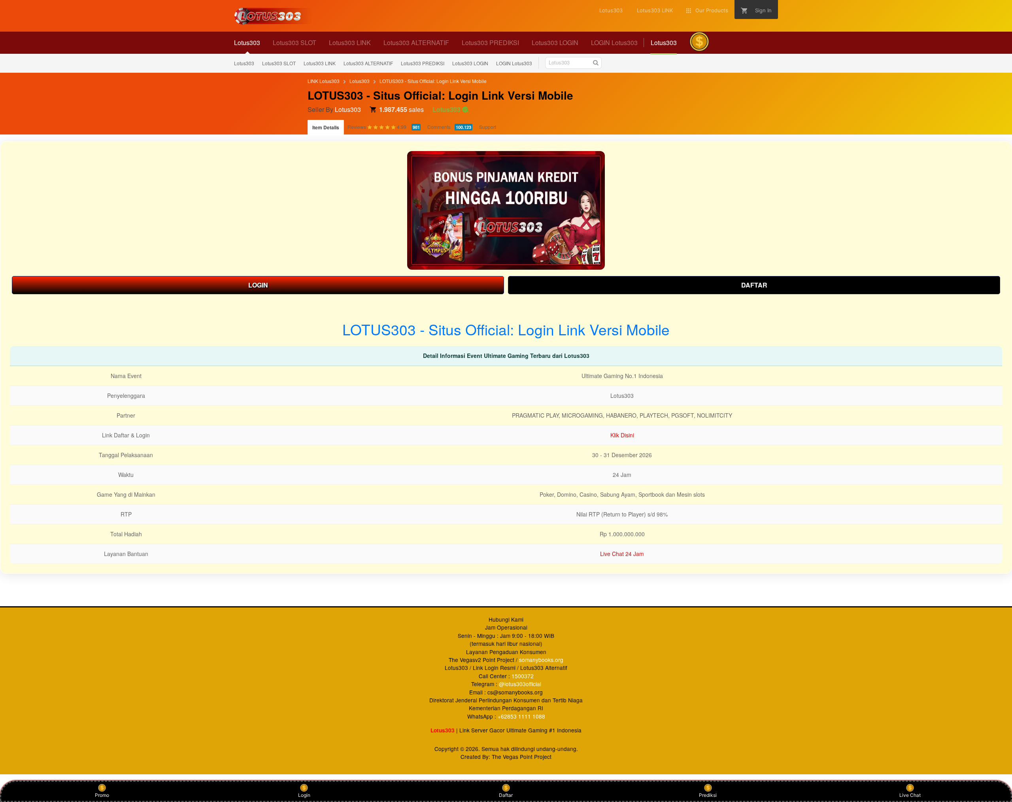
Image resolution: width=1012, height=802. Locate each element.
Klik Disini (622, 435)
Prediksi (708, 795)
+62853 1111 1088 (521, 716)
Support (487, 126)
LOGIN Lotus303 (514, 63)
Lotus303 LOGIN (470, 63)
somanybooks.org (541, 660)
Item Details (325, 127)
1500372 (523, 676)
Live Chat (910, 795)
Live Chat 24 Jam (622, 554)
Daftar (506, 795)
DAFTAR (754, 284)
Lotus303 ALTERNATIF (368, 63)
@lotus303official (520, 684)
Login (304, 795)
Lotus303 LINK (320, 63)
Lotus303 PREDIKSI (422, 63)
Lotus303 (244, 63)
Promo (102, 795)
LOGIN (258, 284)
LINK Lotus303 (324, 81)
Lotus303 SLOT (279, 63)
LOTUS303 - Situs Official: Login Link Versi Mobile (433, 81)
